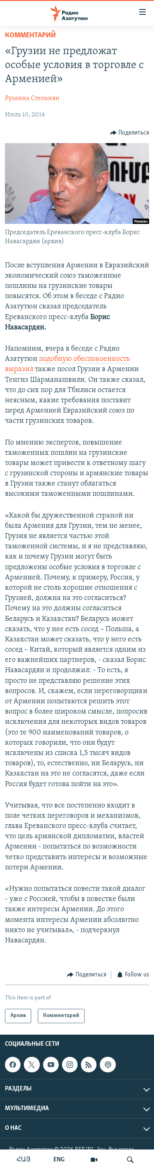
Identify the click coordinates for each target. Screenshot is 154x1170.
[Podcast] (107, 1064)
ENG (58, 1159)
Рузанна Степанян (32, 98)
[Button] (129, 133)
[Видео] (94, 1159)
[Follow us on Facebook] (13, 1064)
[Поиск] (130, 1159)
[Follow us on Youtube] (51, 1064)
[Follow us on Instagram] (70, 1064)
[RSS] (89, 1064)
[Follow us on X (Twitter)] (31, 1064)
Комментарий (30, 35)
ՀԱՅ (23, 1159)
